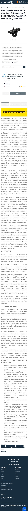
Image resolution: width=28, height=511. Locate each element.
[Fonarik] (8, 2)
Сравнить (16, 62)
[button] (11, 39)
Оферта (17, 478)
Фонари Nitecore (19, 445)
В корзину (17, 93)
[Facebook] (2, 498)
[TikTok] (14, 498)
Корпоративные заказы (6, 481)
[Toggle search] (21, 2)
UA (2, 494)
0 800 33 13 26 (15, 459)
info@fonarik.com (15, 464)
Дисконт (3, 476)
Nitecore (3, 451)
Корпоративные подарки (7, 483)
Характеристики (15, 104)
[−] (3, 93)
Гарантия (17, 474)
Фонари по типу (15, 447)
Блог (2, 478)
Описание (5, 104)
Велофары (22, 447)
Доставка (17, 471)
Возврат (17, 476)
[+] (8, 93)
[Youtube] (8, 498)
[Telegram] (11, 498)
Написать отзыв (12, 59)
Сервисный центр (5, 474)
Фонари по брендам (10, 445)
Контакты (3, 469)
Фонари (3, 445)
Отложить (7, 62)
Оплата (16, 469)
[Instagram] (5, 498)
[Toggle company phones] (20, 2)
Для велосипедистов (6, 447)
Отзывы (3, 471)
